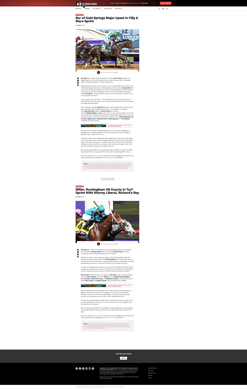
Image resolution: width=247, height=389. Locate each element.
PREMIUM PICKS (111, 157)
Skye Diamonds (117, 168)
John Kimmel (86, 168)
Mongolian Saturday (92, 326)
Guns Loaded (97, 325)
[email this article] (78, 85)
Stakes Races (108, 8)
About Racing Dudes (152, 368)
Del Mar (109, 165)
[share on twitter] (78, 81)
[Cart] (167, 8)
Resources (118, 8)
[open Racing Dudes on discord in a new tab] (90, 368)
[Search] (159, 8)
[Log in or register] (163, 8)
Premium (87, 8)
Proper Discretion (110, 168)
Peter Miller (107, 326)
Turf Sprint (96, 328)
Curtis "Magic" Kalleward (108, 72)
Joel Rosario (119, 325)
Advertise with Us (152, 372)
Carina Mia (124, 163)
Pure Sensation (114, 326)
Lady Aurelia (125, 325)
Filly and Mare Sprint (91, 166)
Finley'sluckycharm (106, 166)
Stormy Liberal (90, 328)
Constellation (95, 165)
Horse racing (121, 166)
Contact (149, 377)
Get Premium (166, 3)
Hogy (102, 325)
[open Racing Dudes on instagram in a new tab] (83, 368)
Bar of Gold (96, 163)
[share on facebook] (78, 78)
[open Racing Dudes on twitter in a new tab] (80, 368)
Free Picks (78, 8)
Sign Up (123, 358)
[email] (117, 72)
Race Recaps (79, 15)
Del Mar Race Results (116, 165)
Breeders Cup (102, 163)
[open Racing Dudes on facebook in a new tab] (77, 368)
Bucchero (107, 323)
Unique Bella (125, 168)
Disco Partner (86, 325)
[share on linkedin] (78, 83)
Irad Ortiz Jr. (127, 166)
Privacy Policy (111, 386)
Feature (123, 165)
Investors (150, 375)
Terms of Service (119, 386)
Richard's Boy (121, 326)
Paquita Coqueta (100, 326)
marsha (85, 326)
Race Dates (150, 370)
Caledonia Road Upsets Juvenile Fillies (108, 342)
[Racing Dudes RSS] (93, 368)
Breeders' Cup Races (110, 163)
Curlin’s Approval (102, 165)
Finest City (99, 166)
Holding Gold (106, 325)
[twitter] (115, 72)
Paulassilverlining (94, 168)
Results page (98, 155)
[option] (129, 3)
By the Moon (119, 163)
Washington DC (103, 328)
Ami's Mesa (90, 163)
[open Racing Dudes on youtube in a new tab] (86, 368)
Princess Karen (101, 168)
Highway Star (114, 166)
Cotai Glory (111, 323)
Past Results (96, 8)
